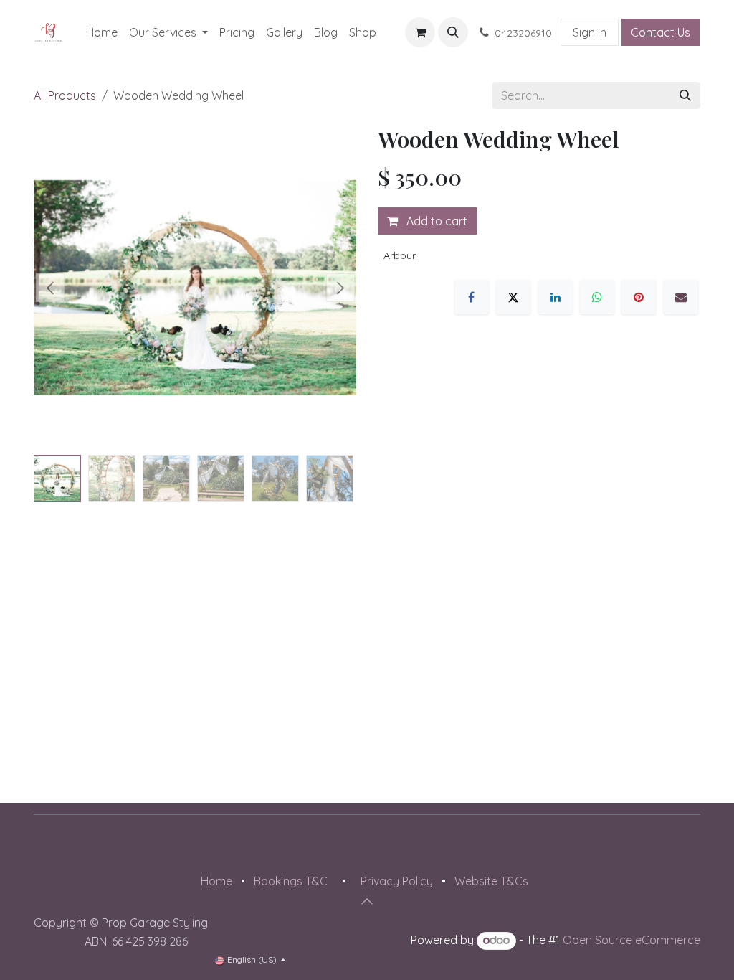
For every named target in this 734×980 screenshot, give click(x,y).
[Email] (681, 297)
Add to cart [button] (435, 221)
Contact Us (660, 32)
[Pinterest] (638, 297)
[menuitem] (101, 32)
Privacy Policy (397, 881)
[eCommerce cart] (420, 32)
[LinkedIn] (555, 297)
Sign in (589, 32)
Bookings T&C (291, 881)
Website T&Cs (491, 881)
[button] (453, 32)
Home (216, 881)
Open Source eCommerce (631, 940)
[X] (513, 297)
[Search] (685, 95)
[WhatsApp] (597, 297)
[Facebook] (471, 297)
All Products (65, 95)
